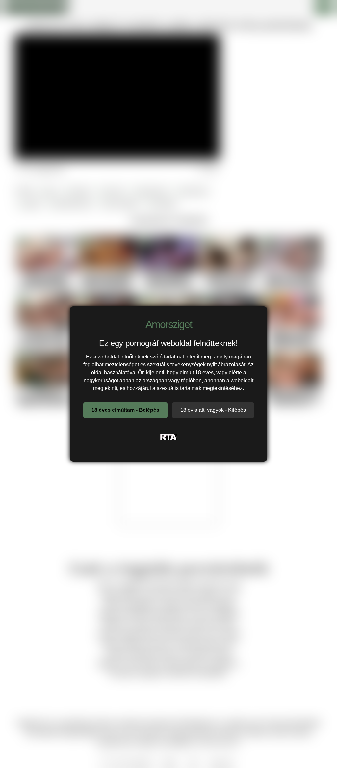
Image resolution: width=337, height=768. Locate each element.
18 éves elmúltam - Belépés (125, 410)
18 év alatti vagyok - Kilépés (213, 410)
